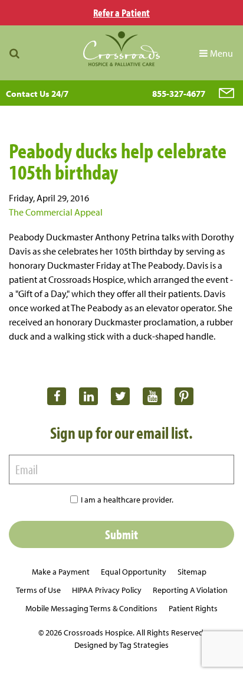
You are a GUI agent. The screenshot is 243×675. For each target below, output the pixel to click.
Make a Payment (61, 571)
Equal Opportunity (133, 571)
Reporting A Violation (190, 590)
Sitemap (192, 571)
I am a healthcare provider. (127, 499)
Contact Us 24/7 (37, 93)
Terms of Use (38, 590)
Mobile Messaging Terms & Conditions (91, 608)
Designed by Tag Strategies (121, 645)
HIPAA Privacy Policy (107, 590)
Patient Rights (193, 608)
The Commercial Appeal (56, 212)
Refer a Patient (121, 12)
